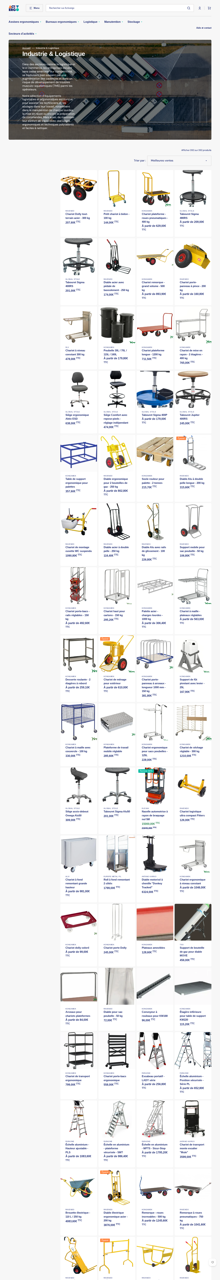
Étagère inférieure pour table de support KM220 (193, 1015)
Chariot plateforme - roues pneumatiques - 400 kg (155, 217)
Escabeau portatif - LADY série (153, 1078)
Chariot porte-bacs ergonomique (115, 1078)
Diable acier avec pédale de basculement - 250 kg (116, 286)
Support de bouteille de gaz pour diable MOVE (192, 951)
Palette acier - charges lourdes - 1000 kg (152, 615)
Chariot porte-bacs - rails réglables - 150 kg (77, 615)
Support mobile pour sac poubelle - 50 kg (192, 549)
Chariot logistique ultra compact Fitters (192, 813)
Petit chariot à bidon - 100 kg (116, 215)
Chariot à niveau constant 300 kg (75, 352)
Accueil (26, 48)
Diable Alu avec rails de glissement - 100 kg (154, 551)
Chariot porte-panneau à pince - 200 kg (193, 286)
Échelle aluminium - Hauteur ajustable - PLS (77, 1148)
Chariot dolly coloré (77, 947)
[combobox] (120, 8)
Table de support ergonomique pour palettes (76, 482)
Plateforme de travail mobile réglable (116, 749)
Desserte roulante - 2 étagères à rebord (77, 681)
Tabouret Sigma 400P (154, 414)
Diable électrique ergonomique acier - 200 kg (116, 1216)
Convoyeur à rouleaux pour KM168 (155, 1013)
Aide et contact (203, 28)
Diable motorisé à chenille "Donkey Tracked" (152, 883)
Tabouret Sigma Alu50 (117, 811)
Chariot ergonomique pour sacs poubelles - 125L (155, 751)
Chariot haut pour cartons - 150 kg (114, 613)
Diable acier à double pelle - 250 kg (116, 549)
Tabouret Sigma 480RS (189, 215)
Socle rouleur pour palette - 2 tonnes (153, 480)
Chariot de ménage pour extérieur (115, 681)
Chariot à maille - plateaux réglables (191, 613)
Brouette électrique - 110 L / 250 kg (77, 1214)
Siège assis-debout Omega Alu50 (76, 813)
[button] (200, 8)
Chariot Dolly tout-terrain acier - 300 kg (77, 215)
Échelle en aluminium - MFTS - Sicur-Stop (154, 1146)
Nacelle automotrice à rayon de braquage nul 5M (155, 815)
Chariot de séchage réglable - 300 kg (191, 749)
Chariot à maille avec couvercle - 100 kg (77, 749)
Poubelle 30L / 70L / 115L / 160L (115, 352)
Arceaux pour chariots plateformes (77, 1013)
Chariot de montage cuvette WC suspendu (78, 549)
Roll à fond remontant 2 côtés (117, 881)
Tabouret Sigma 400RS (74, 284)
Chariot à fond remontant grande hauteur (76, 883)
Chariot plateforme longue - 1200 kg (153, 352)
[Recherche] (189, 8)
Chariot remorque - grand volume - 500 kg (153, 286)
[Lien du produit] (78, 338)
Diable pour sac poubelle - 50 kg (113, 1013)
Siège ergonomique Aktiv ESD (77, 416)
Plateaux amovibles (153, 947)
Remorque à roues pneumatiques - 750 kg (191, 1216)
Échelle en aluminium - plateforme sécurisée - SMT (116, 1148)
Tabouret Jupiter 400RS (190, 416)
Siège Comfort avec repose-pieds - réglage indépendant (116, 418)
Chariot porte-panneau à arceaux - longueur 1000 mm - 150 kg (154, 685)
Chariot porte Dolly (115, 947)
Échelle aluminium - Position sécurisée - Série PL (192, 1080)
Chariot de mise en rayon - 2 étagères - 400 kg (191, 354)
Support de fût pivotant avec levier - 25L (192, 683)
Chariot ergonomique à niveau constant (192, 881)
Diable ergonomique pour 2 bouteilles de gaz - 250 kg (116, 482)
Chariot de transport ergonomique (77, 1078)
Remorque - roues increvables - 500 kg (154, 1214)
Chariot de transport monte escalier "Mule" (192, 1148)
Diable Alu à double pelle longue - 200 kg (192, 480)
